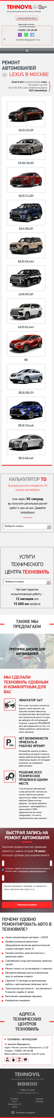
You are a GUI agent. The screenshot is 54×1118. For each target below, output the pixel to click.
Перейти (27, 651)
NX (26, 359)
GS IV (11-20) (26, 195)
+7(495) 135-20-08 (27, 30)
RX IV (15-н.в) (26, 425)
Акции (14, 1107)
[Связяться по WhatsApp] (26, 35)
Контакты (39, 1101)
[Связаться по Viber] (20, 35)
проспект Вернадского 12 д (28, 39)
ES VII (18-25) (26, 162)
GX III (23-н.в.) (26, 261)
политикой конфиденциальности (32, 871)
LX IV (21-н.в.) (26, 326)
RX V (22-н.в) (26, 458)
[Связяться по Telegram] (32, 35)
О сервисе (14, 1099)
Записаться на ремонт (27, 904)
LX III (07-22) (26, 294)
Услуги (14, 1101)
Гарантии (39, 1099)
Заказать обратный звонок (27, 18)
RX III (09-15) (26, 392)
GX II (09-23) (26, 228)
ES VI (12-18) (26, 130)
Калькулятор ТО (14, 1104)
